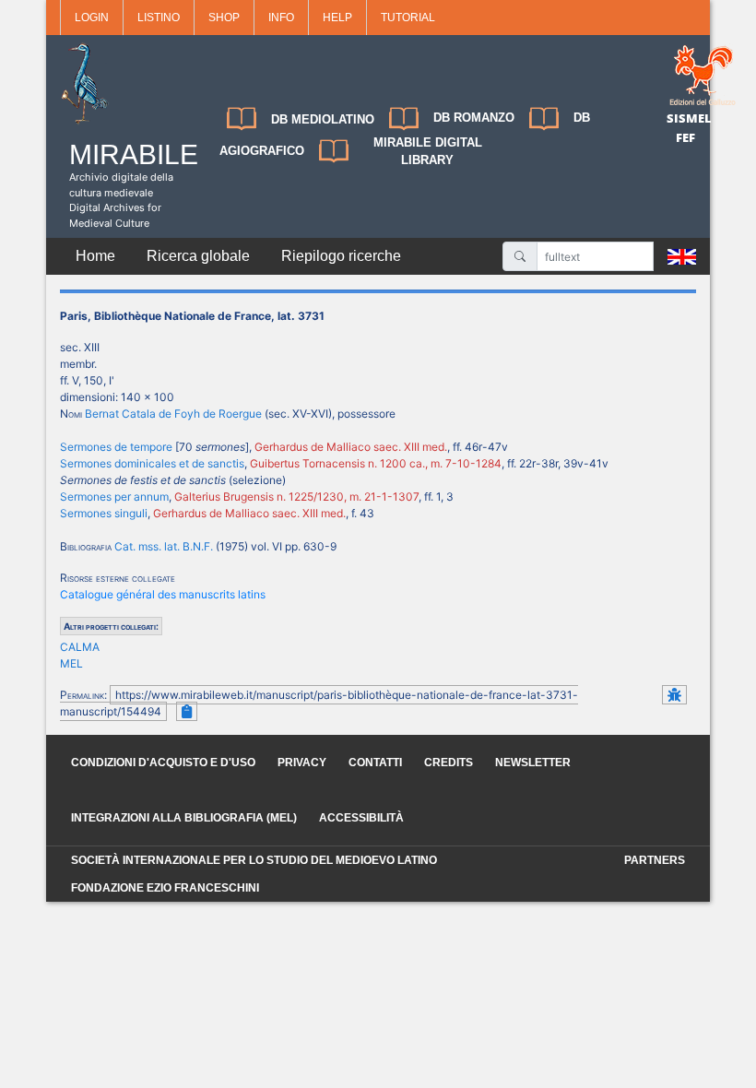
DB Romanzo (473, 117)
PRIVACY (302, 762)
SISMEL (689, 118)
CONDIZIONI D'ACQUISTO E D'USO (163, 762)
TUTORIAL (408, 17)
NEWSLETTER (533, 762)
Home (95, 256)
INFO (281, 17)
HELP (337, 17)
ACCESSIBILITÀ (361, 817)
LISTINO (158, 17)
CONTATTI (375, 762)
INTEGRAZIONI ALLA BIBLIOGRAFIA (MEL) (184, 817)
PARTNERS (654, 860)
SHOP (224, 17)
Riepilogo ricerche (341, 256)
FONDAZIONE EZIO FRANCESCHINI (165, 887)
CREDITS (448, 762)
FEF (685, 137)
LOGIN (92, 17)
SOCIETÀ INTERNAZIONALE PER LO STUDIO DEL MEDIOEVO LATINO (254, 860)
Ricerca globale (198, 256)
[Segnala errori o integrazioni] (674, 695)
